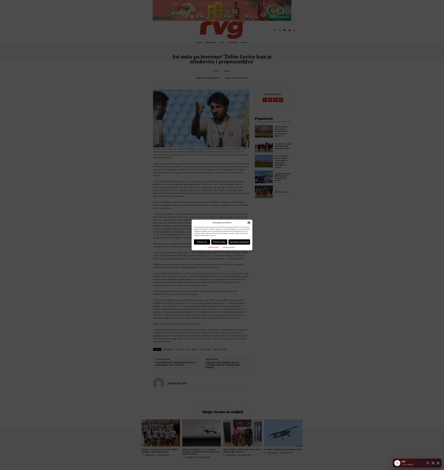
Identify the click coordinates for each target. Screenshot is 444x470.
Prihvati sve (202, 242)
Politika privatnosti (229, 247)
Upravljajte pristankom (239, 242)
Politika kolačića (213, 247)
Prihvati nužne (219, 242)
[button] (249, 222)
